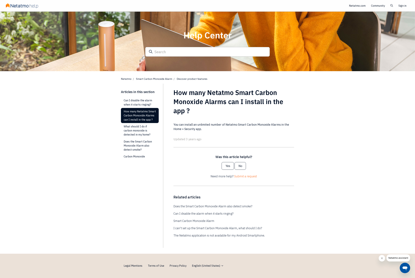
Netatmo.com (357, 5)
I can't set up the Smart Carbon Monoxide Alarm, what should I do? (217, 228)
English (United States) (206, 265)
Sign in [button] (402, 5)
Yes (227, 166)
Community (378, 5)
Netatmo (126, 78)
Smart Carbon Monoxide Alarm (154, 78)
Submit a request (245, 176)
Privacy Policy (178, 265)
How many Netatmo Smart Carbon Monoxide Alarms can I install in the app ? (140, 115)
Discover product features (192, 78)
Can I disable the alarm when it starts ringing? (203, 213)
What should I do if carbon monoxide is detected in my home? (137, 130)
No (240, 166)
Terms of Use (156, 265)
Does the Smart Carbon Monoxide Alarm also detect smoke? (212, 206)
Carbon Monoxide (134, 156)
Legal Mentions (133, 265)
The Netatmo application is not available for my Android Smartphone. (219, 235)
